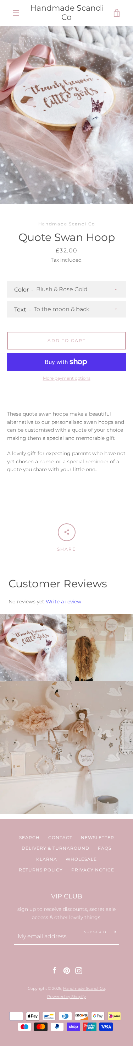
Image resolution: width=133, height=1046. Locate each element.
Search (29, 837)
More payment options (66, 378)
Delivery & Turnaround (55, 848)
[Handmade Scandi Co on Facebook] (54, 970)
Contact (60, 837)
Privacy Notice (92, 869)
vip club (66, 896)
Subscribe (96, 932)
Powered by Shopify (66, 996)
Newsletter (97, 837)
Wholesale (81, 859)
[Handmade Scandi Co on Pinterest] (66, 970)
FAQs (104, 848)
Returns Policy (41, 869)
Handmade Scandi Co (66, 13)
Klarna (46, 859)
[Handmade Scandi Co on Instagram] (78, 970)
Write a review (63, 601)
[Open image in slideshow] (66, 115)
